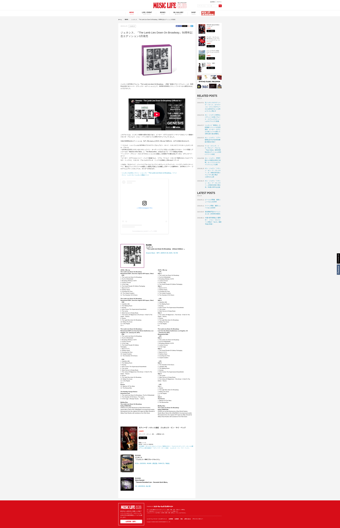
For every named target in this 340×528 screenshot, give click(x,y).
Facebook (338, 269)
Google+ (189, 26)
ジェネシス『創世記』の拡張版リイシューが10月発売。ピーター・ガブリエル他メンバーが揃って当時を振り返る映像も (213, 129)
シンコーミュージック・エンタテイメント (163, 506)
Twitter (184, 26)
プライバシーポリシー (197, 519)
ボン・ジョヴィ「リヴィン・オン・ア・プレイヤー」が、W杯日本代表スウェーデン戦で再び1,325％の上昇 (213, 173)
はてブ (192, 26)
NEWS (126, 19)
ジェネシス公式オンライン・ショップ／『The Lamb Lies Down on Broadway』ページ (149, 173)
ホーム (120, 19)
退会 (182, 519)
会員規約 (177, 519)
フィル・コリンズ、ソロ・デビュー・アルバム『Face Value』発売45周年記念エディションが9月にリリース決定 (213, 150)
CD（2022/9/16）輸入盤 (143, 486)
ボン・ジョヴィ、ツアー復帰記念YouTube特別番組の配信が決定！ (212, 140)
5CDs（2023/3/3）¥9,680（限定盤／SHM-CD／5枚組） (153, 463)
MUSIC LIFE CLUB (170, 5)
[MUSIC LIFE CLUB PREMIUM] (207, 13)
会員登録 (171, 519)
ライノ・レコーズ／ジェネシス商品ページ (135, 175)
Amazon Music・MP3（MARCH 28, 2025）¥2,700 (162, 253)
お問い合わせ (187, 519)
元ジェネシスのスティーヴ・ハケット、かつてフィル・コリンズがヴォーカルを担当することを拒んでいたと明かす (212, 107)
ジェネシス (132, 26)
